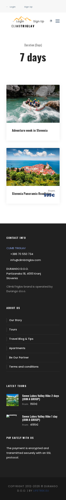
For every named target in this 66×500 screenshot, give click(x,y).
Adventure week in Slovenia (29, 130)
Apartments (17, 348)
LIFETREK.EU (41, 490)
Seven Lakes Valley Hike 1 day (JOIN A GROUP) (39, 418)
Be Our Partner (19, 357)
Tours (13, 329)
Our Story (15, 320)
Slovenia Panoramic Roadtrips (32, 193)
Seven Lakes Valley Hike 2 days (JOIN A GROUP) (40, 397)
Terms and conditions (23, 366)
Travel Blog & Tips (21, 339)
